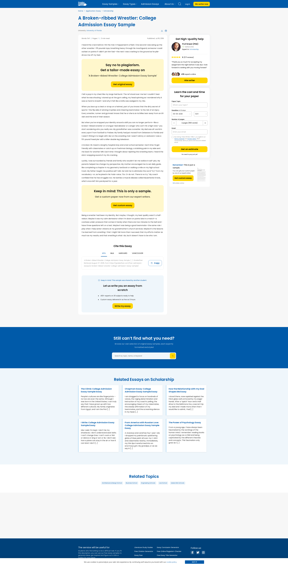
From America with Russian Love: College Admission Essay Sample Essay (142, 425)
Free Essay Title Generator (167, 555)
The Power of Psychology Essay (185, 422)
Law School (163, 483)
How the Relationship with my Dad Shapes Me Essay (186, 390)
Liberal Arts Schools (177, 483)
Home (80, 11)
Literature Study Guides (143, 547)
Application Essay (93, 11)
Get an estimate (189, 149)
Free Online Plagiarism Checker (169, 551)
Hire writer (189, 80)
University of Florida (94, 30)
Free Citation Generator (143, 551)
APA (104, 253)
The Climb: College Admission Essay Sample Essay (96, 390)
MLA (112, 253)
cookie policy (171, 562)
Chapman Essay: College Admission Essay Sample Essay (141, 390)
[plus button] (205, 123)
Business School (131, 483)
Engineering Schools (148, 483)
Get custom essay (122, 205)
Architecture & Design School (112, 483)
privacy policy (192, 139)
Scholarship (109, 11)
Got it (194, 562)
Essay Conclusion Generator (168, 547)
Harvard (123, 253)
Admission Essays (150, 4)
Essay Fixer (138, 555)
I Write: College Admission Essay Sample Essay (97, 424)
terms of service (179, 139)
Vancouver (137, 253)
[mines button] (174, 123)
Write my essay (123, 306)
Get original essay (122, 84)
